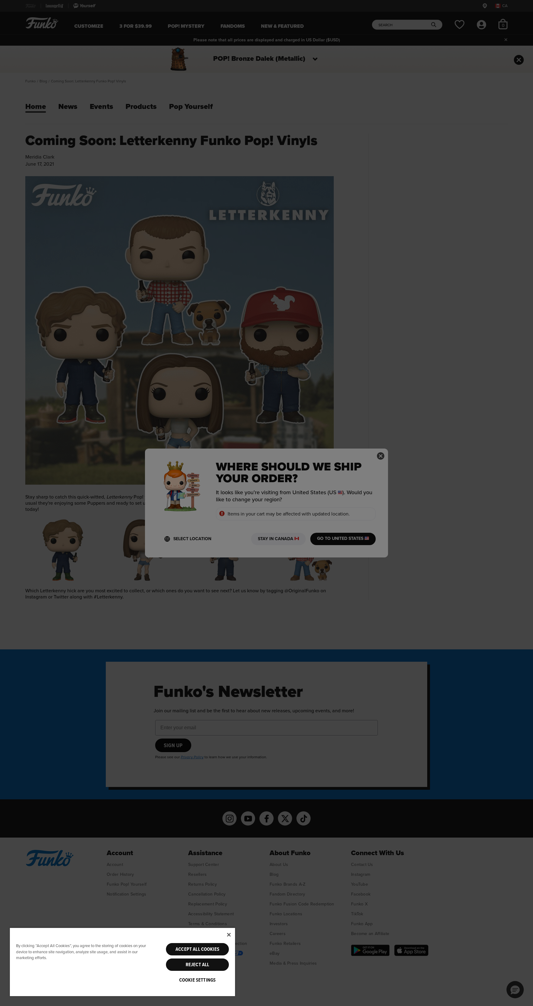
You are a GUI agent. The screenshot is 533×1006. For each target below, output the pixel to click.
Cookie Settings (197, 980)
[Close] (229, 935)
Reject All (197, 965)
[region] (122, 961)
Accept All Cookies (197, 949)
